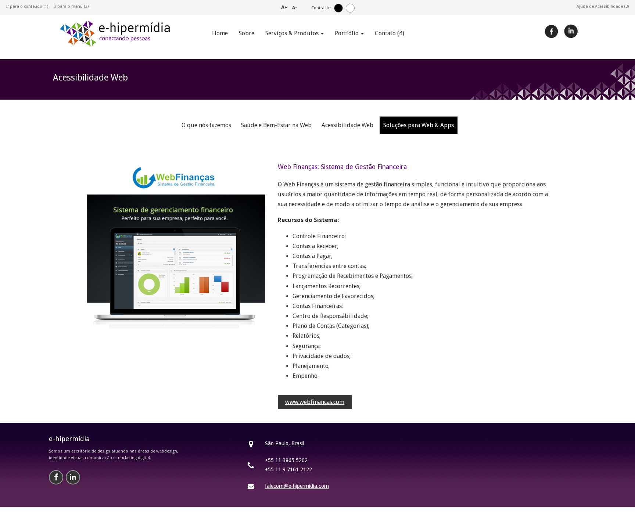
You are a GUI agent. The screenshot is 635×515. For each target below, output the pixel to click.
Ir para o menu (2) (71, 6)
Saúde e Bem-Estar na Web (276, 125)
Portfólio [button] (347, 33)
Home (220, 33)
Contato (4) (389, 33)
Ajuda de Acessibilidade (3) (603, 6)
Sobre (246, 33)
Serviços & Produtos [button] (292, 33)
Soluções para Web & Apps (418, 125)
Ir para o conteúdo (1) (27, 6)
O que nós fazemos (206, 125)
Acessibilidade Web (347, 125)
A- (294, 7)
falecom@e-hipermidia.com (297, 486)
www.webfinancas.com (314, 401)
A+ (284, 7)
